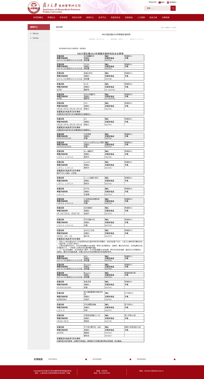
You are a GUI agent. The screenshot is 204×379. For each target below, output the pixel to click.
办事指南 (165, 17)
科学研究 (63, 17)
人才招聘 (141, 17)
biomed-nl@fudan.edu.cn (154, 371)
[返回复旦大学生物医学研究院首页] (54, 13)
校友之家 (153, 17)
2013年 (174, 27)
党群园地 (129, 17)
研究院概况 (38, 17)
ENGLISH (152, 2)
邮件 (163, 2)
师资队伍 (51, 17)
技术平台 (102, 17)
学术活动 (36, 38)
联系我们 (173, 2)
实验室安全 (115, 17)
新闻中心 (90, 17)
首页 (162, 27)
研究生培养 (77, 17)
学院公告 (36, 33)
